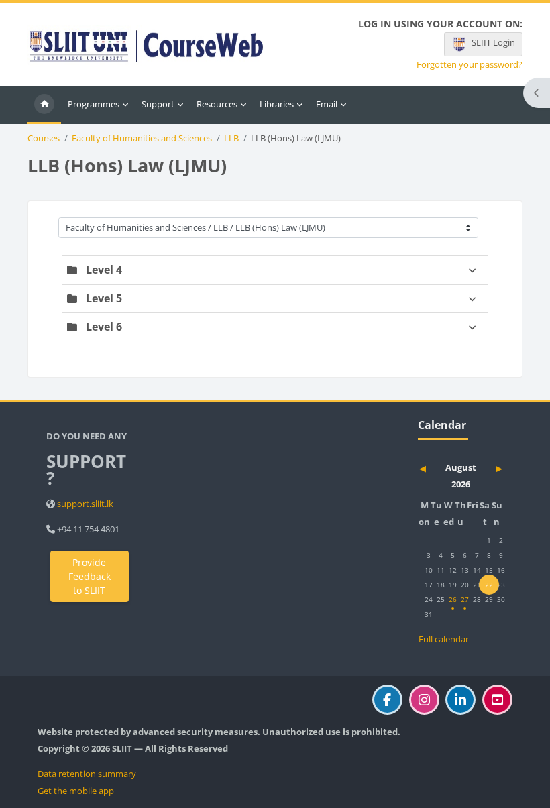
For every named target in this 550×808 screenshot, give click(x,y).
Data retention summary (87, 774)
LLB (231, 138)
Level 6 (104, 326)
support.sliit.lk (85, 504)
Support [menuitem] (158, 104)
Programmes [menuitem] (93, 104)
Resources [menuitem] (217, 104)
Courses (44, 138)
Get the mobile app (76, 791)
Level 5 (104, 298)
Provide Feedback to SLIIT (89, 576)
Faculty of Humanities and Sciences (142, 138)
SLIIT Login (493, 42)
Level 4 (104, 269)
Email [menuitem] (326, 104)
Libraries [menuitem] (277, 104)
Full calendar (444, 639)
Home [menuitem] (44, 105)
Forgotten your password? (469, 64)
